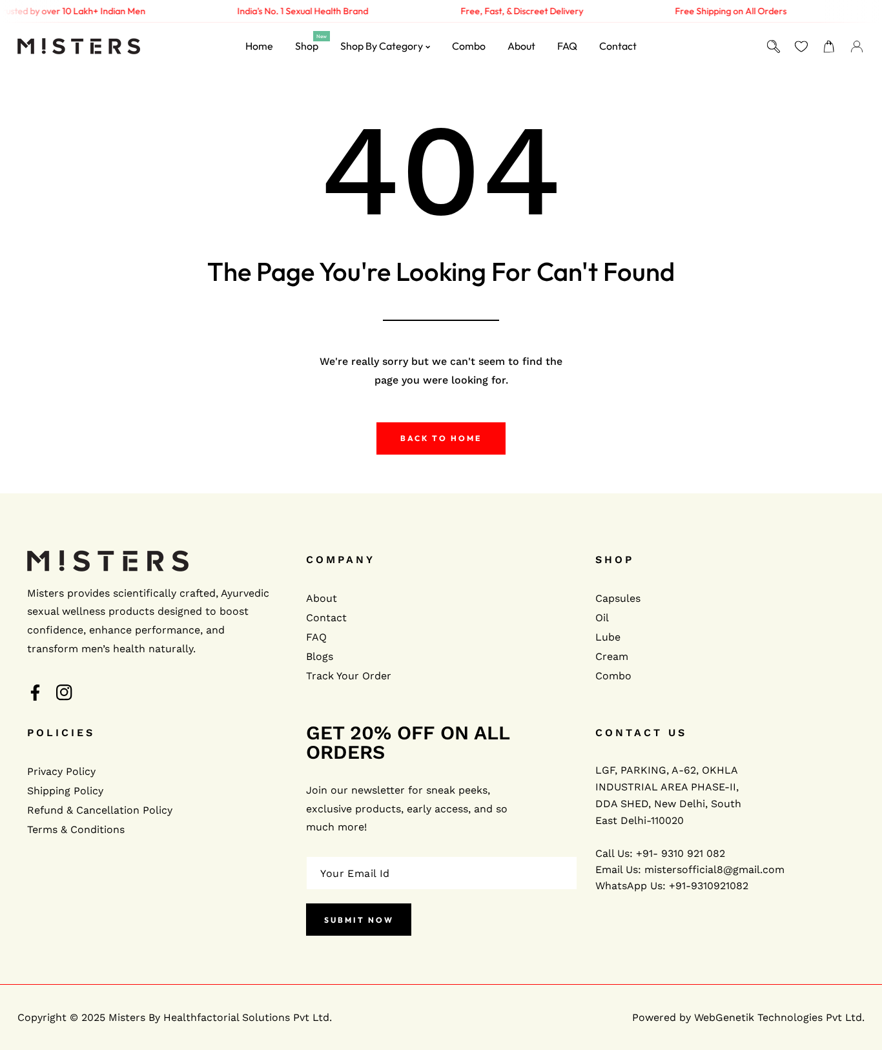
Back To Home (441, 438)
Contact (326, 618)
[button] (829, 46)
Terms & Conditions (76, 829)
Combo (613, 676)
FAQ (316, 637)
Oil (602, 618)
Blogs (319, 656)
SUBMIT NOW (359, 920)
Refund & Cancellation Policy (99, 810)
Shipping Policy (65, 791)
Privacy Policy (61, 771)
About (321, 598)
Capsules (618, 598)
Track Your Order (348, 676)
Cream (611, 656)
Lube (607, 637)
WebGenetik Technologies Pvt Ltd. (779, 1017)
